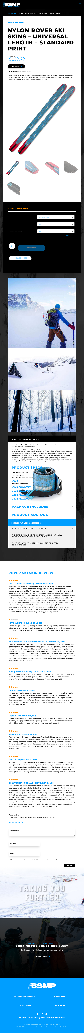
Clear (67, 235)
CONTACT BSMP (24, 1005)
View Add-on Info (21, 258)
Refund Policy (50, 1026)
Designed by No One (61, 1026)
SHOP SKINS (60, 1005)
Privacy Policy (40, 1026)
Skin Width (13, 217)
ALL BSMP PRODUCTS (42, 956)
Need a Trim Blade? (16, 224)
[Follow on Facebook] (37, 1014)
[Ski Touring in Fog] (42, 313)
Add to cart (31, 248)
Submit (69, 865)
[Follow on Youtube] (46, 1014)
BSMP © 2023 (21, 1026)
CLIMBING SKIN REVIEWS (24, 996)
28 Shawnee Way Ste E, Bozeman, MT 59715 (42, 1024)
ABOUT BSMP (59, 996)
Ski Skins (17, 13)
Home (10, 13)
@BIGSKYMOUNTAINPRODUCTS (52, 1018)
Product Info (16, 66)
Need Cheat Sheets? (16, 231)
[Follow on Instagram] (42, 1014)
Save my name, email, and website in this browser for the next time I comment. (37, 860)
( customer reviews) (25, 71)
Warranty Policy (30, 1026)
